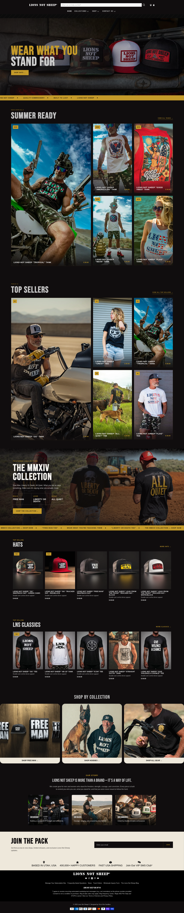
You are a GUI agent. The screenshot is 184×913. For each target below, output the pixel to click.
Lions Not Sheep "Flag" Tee (149, 435)
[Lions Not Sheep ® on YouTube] (98, 879)
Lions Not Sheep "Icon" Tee (90, 671)
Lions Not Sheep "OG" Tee (25, 671)
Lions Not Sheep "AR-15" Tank (59, 671)
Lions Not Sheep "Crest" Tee (104, 363)
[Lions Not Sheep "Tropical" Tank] (51, 195)
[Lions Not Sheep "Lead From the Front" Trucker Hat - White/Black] (156, 570)
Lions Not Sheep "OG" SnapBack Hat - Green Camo (26, 592)
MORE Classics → (163, 627)
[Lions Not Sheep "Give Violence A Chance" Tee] (156, 650)
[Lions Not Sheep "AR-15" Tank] (60, 650)
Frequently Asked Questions (77, 883)
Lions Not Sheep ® (84, 904)
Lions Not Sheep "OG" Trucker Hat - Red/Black (60, 592)
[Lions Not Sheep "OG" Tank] (51, 369)
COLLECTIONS (80, 11)
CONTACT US (107, 11)
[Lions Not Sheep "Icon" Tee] (92, 650)
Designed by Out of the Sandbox (101, 904)
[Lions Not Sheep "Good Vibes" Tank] (153, 158)
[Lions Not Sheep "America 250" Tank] (112, 158)
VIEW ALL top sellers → (162, 292)
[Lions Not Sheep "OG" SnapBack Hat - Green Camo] (28, 570)
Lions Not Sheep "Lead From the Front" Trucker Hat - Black (122, 593)
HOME (69, 11)
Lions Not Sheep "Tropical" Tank (32, 262)
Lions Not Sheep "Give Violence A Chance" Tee (152, 672)
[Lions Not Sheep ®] (43, 5)
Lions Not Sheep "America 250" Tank (106, 188)
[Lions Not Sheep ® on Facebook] (89, 879)
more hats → (165, 546)
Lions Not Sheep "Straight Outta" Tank (122, 672)
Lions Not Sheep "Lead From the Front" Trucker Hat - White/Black (154, 593)
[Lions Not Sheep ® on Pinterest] (95, 879)
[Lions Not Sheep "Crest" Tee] (112, 332)
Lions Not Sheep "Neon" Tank (104, 261)
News (90, 883)
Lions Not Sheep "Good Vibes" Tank (149, 188)
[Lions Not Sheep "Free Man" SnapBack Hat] (92, 570)
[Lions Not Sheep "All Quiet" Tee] (112, 404)
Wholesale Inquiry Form (112, 883)
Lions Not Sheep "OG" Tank (29, 437)
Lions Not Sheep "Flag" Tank (149, 261)
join (168, 845)
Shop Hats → (20, 72)
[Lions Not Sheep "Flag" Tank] (153, 230)
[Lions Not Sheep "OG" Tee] (28, 650)
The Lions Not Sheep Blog (130, 883)
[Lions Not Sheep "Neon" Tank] (112, 230)
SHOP (94, 11)
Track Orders (97, 883)
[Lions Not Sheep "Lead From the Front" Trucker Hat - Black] (124, 570)
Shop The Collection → (27, 511)
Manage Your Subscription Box (55, 883)
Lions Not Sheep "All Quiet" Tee (107, 435)
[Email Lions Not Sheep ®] (86, 879)
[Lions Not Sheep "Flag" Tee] (153, 404)
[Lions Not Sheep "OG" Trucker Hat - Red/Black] (60, 570)
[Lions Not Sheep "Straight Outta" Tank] (124, 650)
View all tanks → (165, 118)
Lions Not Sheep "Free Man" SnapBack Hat (90, 592)
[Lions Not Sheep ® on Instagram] (92, 879)
